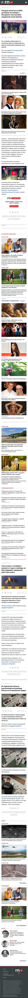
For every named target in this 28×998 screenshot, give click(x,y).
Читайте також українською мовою (22, 37)
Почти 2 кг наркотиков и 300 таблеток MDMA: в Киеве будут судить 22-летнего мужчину (12, 533)
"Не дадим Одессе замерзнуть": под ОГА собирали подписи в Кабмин (12, 519)
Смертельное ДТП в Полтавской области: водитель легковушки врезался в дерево (13, 526)
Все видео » (23, 883)
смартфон (22, 812)
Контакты (5, 971)
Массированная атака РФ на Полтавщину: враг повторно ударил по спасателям (13, 541)
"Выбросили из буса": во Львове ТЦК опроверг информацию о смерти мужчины (13, 491)
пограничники (12, 216)
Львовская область (7, 812)
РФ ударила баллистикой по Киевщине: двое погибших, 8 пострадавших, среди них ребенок (13, 555)
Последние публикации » (8, 234)
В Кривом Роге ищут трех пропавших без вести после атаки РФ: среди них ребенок (13, 506)
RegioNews (10, 52)
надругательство (22, 671)
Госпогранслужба (17, 50)
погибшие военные (12, 674)
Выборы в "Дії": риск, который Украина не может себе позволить (17, 944)
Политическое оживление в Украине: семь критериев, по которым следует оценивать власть (13, 499)
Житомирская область (7, 671)
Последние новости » (7, 488)
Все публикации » (22, 925)
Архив (4, 977)
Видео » (3, 820)
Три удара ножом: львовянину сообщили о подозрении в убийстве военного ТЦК (13, 547)
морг (19, 674)
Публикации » (5, 886)
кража (15, 671)
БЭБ (16, 814)
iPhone (12, 814)
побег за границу (21, 216)
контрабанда (16, 812)
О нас (4, 969)
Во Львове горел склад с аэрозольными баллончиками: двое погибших (12, 513)
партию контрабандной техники (10, 798)
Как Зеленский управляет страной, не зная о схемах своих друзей (18, 953)
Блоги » (3, 928)
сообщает (9, 606)
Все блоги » (23, 960)
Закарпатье (5, 216)
